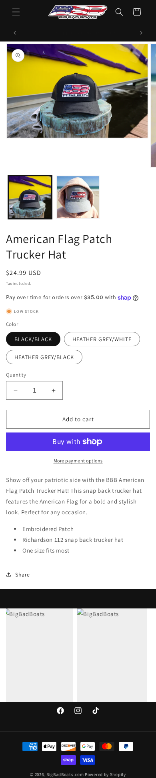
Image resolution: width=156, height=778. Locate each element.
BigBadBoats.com (65, 774)
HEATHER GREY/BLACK (44, 357)
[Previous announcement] (15, 32)
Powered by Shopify (105, 774)
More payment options (78, 461)
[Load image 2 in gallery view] (78, 197)
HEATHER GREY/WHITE (102, 339)
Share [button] (22, 574)
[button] (16, 12)
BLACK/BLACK (33, 339)
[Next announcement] (141, 32)
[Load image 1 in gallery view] (30, 197)
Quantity (16, 374)
